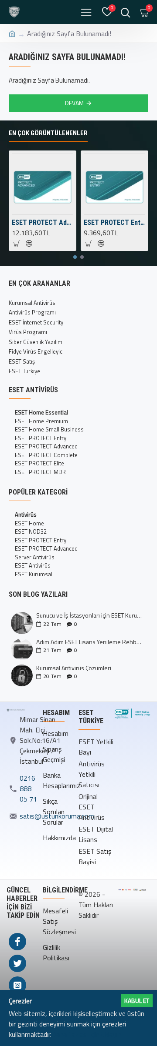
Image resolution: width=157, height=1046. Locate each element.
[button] (75, 257)
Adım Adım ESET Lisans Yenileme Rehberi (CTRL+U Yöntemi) (89, 641)
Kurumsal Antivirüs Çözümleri (73, 668)
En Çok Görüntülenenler (48, 133)
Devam (74, 102)
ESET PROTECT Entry (114, 222)
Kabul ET (136, 1000)
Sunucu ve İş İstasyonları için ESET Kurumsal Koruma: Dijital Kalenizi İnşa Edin (89, 615)
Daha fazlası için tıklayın (86, 1034)
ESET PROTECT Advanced (42, 222)
